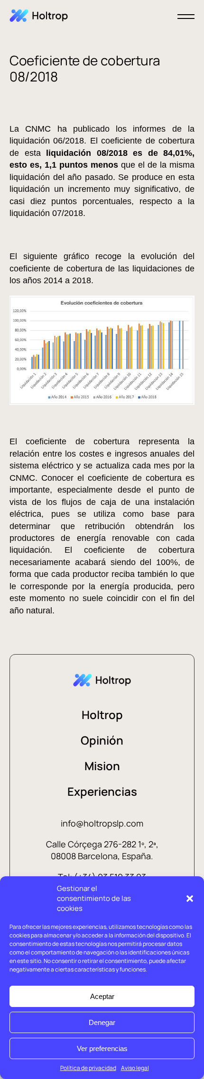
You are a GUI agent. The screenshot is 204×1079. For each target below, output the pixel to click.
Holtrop (102, 714)
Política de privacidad (88, 1068)
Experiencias (102, 791)
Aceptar (102, 996)
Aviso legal (135, 1068)
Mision (102, 765)
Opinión (102, 740)
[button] (190, 898)
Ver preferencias (102, 1048)
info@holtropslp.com (102, 823)
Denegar (102, 1022)
